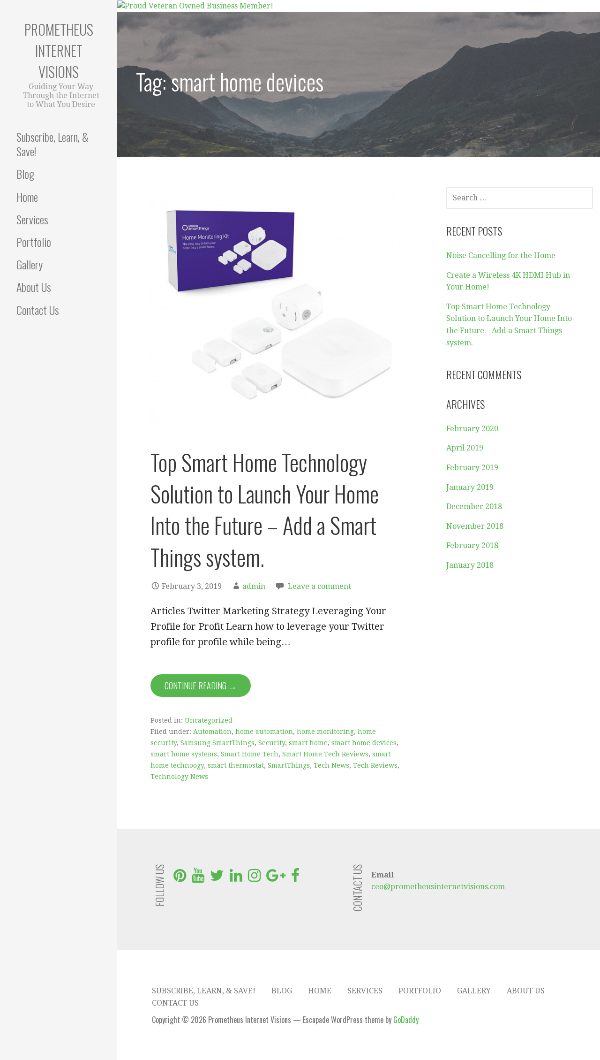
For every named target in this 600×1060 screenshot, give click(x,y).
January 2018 (470, 565)
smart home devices (364, 743)
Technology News (179, 776)
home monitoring (325, 731)
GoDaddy (406, 1019)
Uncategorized (208, 720)
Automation (212, 731)
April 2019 (464, 447)
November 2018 (474, 526)
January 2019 (470, 487)
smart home (308, 743)
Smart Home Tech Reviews (325, 754)
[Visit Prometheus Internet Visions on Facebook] (295, 878)
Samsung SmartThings (217, 743)
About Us (33, 286)
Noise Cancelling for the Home (500, 255)
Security (271, 743)
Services (32, 219)
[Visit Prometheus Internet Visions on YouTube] (198, 878)
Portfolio (33, 241)
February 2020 (472, 428)
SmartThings (289, 765)
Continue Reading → (201, 685)
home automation (264, 731)
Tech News (331, 765)
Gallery (29, 264)
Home (27, 196)
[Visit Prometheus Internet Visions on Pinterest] (179, 878)
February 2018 (472, 545)
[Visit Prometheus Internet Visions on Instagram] (254, 878)
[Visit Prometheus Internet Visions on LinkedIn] (236, 878)
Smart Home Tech (249, 754)
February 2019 (472, 467)
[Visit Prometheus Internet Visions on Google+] (275, 878)
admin (253, 586)
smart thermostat (236, 765)
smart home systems (183, 754)
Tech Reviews (375, 765)
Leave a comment (319, 586)
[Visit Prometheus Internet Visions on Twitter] (217, 878)
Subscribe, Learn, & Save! (52, 144)
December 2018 (474, 506)
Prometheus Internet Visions (58, 50)
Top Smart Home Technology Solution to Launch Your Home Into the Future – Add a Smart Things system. (264, 509)
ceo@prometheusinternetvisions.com (438, 886)
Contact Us (37, 309)
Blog (25, 173)
